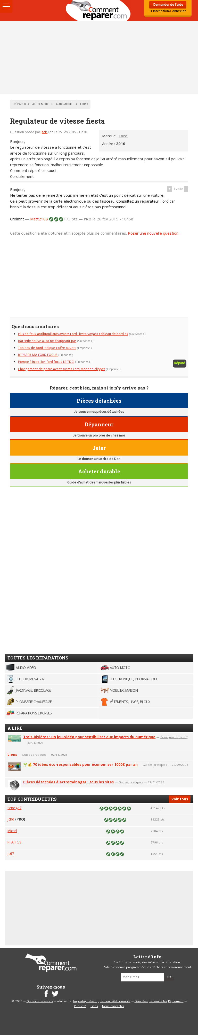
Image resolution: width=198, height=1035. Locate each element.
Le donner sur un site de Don (99, 459)
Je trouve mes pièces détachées (99, 412)
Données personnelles (151, 1001)
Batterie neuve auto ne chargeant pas (47, 341)
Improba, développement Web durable (101, 1001)
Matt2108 (39, 218)
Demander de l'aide (168, 4)
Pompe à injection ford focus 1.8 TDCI (46, 362)
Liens (12, 754)
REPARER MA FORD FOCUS (38, 355)
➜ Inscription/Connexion (167, 11)
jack (44, 132)
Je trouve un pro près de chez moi (99, 435)
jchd (10, 819)
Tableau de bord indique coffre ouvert (47, 348)
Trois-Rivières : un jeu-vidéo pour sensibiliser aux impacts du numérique (89, 736)
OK (169, 977)
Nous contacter (113, 1006)
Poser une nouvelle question (153, 233)
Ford (123, 135)
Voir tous (179, 799)
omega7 (14, 807)
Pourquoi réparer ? (173, 737)
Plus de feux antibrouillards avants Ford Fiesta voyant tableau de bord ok (73, 334)
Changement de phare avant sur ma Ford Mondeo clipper (61, 369)
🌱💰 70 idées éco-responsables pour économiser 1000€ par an (80, 764)
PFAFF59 (14, 842)
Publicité (80, 1006)
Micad (12, 830)
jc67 (10, 853)
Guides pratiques (34, 755)
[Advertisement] (99, 57)
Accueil (99, 10)
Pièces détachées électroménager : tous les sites (68, 781)
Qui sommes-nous (40, 1001)
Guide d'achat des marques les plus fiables (99, 482)
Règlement (176, 1001)
